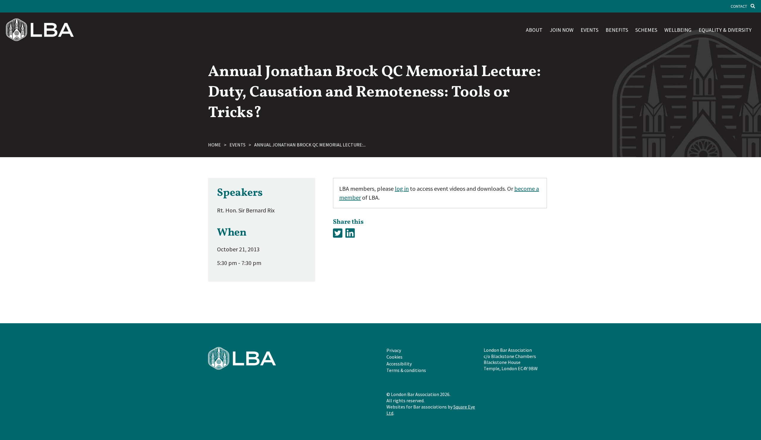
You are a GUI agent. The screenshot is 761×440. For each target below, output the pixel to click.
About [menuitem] (534, 29)
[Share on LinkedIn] (350, 233)
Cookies (394, 357)
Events (237, 145)
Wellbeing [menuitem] (677, 29)
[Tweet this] (337, 233)
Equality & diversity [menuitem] (725, 29)
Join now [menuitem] (561, 29)
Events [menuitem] (589, 29)
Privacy (393, 350)
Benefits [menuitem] (617, 29)
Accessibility (399, 364)
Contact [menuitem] (739, 6)
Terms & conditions (406, 370)
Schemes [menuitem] (646, 29)
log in (402, 188)
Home (214, 145)
